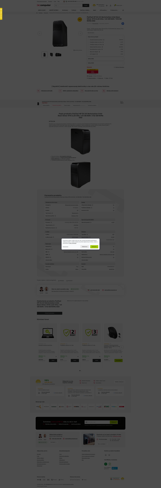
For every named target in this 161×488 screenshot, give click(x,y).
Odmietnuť (84, 246)
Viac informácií (72, 243)
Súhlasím (94, 246)
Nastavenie (65, 246)
